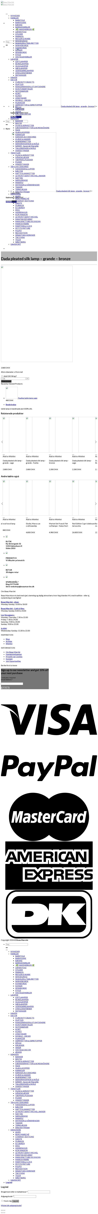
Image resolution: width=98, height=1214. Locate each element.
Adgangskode (7, 1196)
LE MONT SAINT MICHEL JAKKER (30, 175)
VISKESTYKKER (22, 150)
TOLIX (18, 239)
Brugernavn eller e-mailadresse (14, 1192)
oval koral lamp (9, 523)
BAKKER (19, 121)
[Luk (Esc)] (2, 1210)
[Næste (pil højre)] (4, 1212)
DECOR (14, 80)
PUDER (18, 162)
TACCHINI (20, 237)
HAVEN (14, 77)
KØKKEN (15, 118)
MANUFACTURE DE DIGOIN (28, 221)
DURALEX (19, 205)
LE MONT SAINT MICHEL (26, 217)
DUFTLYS (19, 84)
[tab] (51, 404)
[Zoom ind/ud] (4, 1210)
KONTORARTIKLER (24, 89)
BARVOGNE (20, 22)
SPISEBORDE (21, 52)
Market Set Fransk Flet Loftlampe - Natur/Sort (58, 524)
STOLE (18, 54)
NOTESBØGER (21, 91)
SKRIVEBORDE (21, 45)
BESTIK (18, 123)
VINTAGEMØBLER (23, 57)
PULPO (18, 230)
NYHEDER (15, 15)
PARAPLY (19, 182)
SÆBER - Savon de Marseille (26, 146)
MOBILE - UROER (23, 100)
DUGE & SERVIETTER (24, 125)
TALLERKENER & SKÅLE (25, 148)
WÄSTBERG (20, 242)
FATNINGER (20, 75)
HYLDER (19, 34)
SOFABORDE (21, 48)
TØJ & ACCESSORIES (19, 166)
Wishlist (9, 643)
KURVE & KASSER (22, 139)
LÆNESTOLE (20, 32)
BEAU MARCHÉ (22, 198)
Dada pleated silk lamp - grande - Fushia (36, 461)
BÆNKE (18, 25)
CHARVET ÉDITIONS (24, 201)
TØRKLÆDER (21, 189)
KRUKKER (19, 109)
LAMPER (14, 59)
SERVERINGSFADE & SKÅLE (27, 144)
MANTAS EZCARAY (23, 219)
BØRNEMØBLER (22, 27)
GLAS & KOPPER (22, 132)
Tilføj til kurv (6, 381)
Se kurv (9, 201)
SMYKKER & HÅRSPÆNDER (27, 185)
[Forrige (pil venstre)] (2, 1212)
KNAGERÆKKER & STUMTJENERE (30, 86)
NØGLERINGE (21, 180)
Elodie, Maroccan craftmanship (33, 524)
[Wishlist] (4, 454)
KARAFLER (20, 134)
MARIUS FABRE (22, 223)
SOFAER (18, 50)
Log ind (15, 1201)
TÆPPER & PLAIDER (24, 159)
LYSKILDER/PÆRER (23, 73)
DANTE (18, 203)
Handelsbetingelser (14, 654)
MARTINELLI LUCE (23, 226)
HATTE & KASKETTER (25, 173)
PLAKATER (20, 102)
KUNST (18, 96)
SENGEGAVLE (21, 41)
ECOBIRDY (20, 207)
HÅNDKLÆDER (22, 157)
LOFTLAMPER (21, 61)
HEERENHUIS (21, 212)
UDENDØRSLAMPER (24, 70)
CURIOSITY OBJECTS (24, 82)
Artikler (9, 641)
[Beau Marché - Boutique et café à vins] (7, 3)
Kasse (14, 201)
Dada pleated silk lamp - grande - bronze (77, 106)
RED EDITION (21, 233)
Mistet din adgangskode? (11, 1205)
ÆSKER (18, 116)
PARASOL (19, 36)
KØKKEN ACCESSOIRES (25, 137)
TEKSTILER (15, 153)
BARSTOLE (20, 20)
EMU (17, 210)
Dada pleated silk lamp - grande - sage (12, 461)
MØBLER (15, 18)
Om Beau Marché (13, 652)
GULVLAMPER (21, 66)
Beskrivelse (11, 404)
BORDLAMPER (21, 64)
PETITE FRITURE (22, 228)
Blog (8, 639)
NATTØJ (19, 178)
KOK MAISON (21, 214)
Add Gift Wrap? (10, 376)
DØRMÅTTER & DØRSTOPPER (28, 105)
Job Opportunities (13, 661)
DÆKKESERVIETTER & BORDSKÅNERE (32, 128)
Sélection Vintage (22, 191)
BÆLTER (19, 171)
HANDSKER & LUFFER (25, 169)
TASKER (18, 187)
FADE (17, 130)
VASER (18, 112)
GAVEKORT (16, 244)
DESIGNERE (16, 194)
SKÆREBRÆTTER (23, 141)
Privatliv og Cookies (14, 656)
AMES (18, 196)
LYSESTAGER (20, 98)
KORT (18, 93)
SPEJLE (18, 107)
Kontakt (9, 659)
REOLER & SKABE (22, 38)
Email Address (7, 680)
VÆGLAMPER (21, 68)
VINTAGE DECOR (23, 114)
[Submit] (7, 124)
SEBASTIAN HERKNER (25, 235)
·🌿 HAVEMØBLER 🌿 (24, 29)
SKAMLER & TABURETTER (26, 43)
